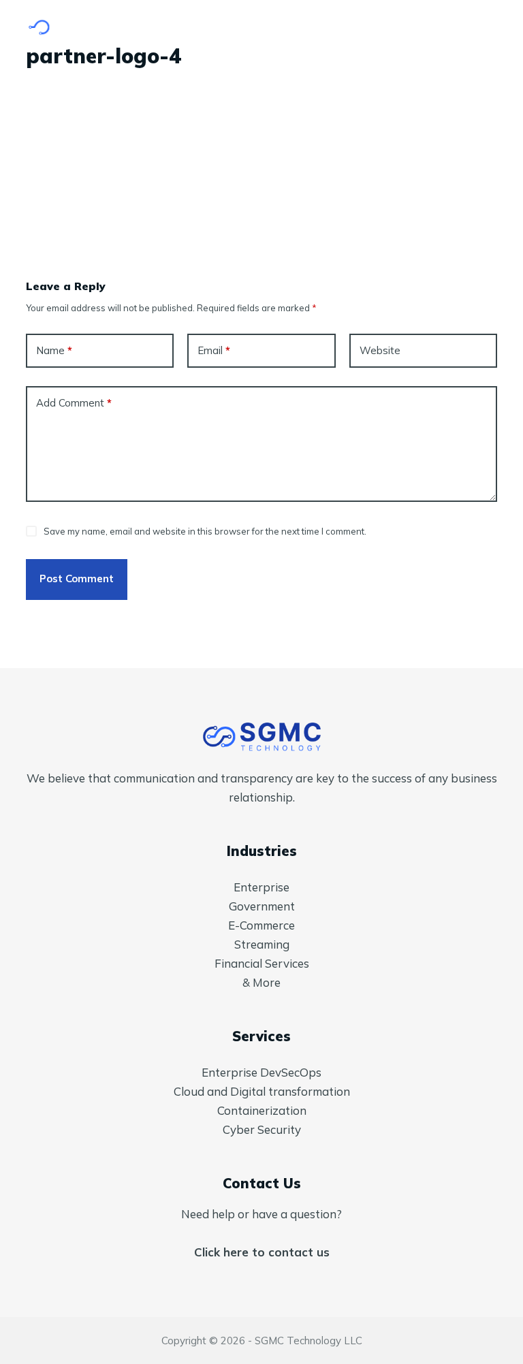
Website (380, 350)
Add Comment (74, 402)
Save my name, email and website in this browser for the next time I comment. (205, 531)
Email (213, 350)
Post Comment (76, 578)
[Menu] (491, 27)
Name (54, 350)
